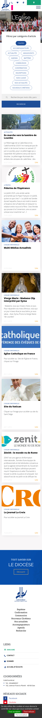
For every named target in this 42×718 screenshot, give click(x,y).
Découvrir (21, 572)
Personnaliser (21, 715)
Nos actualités (21, 621)
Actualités (8, 132)
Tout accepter (14, 711)
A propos (7, 185)
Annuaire (11, 650)
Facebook (13, 698)
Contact (10, 655)
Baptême (21, 609)
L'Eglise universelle (11, 245)
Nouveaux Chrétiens (21, 618)
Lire (36, 162)
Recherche (21, 630)
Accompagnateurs (21, 624)
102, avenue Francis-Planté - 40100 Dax (20, 685)
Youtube (12, 702)
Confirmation (21, 612)
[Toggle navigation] (38, 7)
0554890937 (13, 683)
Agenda (21, 627)
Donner (10, 661)
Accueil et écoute (14, 667)
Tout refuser (29, 711)
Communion (21, 615)
